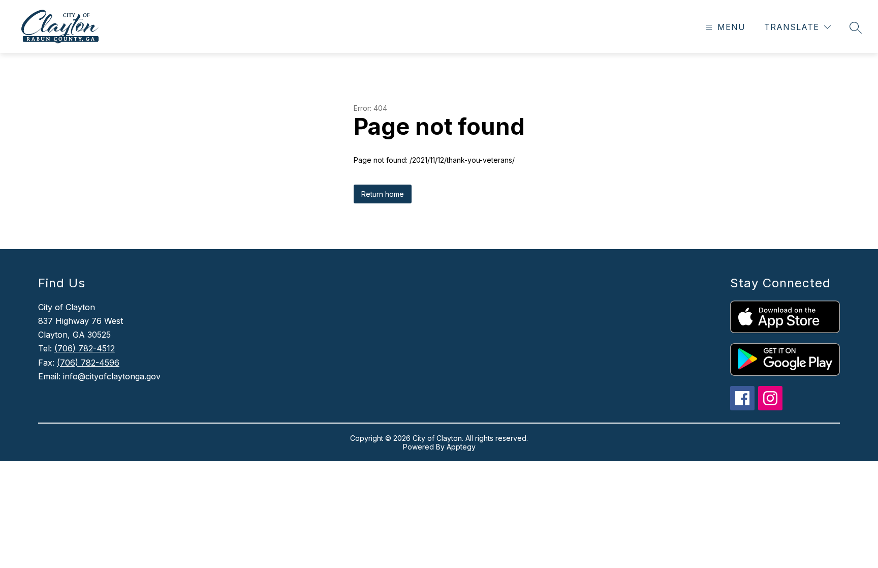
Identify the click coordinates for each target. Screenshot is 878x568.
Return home (382, 194)
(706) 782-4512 (84, 348)
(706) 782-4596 (88, 362)
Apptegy (461, 446)
